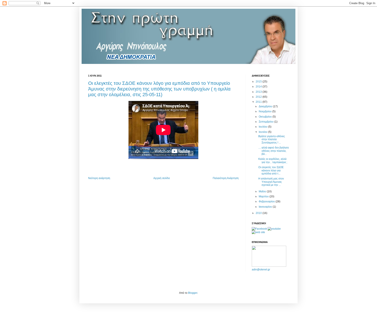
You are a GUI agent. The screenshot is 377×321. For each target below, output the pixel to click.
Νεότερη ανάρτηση (99, 178)
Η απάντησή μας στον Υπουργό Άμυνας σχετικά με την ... (271, 181)
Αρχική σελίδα (161, 178)
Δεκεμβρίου (266, 106)
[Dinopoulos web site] (258, 232)
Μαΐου (263, 191)
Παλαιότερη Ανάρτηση (226, 178)
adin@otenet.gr (261, 269)
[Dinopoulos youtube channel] (274, 228)
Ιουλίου (263, 126)
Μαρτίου (264, 196)
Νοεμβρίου (265, 111)
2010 (259, 213)
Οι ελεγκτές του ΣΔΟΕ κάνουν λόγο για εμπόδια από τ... (271, 170)
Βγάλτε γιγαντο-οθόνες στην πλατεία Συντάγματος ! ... (271, 139)
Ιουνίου (263, 131)
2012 (259, 96)
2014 (259, 86)
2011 (259, 101)
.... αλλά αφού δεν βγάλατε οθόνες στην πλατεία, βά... (273, 150)
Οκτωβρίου (265, 116)
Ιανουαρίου (266, 206)
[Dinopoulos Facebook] (259, 228)
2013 (259, 91)
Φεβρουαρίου (267, 201)
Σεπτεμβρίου (266, 121)
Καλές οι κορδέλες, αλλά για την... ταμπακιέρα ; (272, 160)
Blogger (192, 292)
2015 (259, 81)
